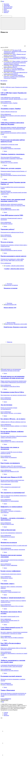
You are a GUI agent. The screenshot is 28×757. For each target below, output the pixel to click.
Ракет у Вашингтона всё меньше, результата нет (15, 55)
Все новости (4, 80)
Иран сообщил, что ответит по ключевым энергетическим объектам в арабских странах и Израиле (15, 63)
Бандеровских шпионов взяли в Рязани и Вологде (14, 66)
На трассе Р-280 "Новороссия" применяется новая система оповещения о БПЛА (15, 51)
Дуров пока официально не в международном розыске (15, 73)
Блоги (5, 9)
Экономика (7, 5)
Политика (6, 4)
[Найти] (13, 23)
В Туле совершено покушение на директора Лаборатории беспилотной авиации (14, 70)
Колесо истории (11, 322)
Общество (6, 11)
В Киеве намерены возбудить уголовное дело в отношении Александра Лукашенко (14, 76)
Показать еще (4, 700)
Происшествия (8, 8)
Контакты (6, 715)
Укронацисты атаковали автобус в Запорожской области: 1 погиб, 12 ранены (15, 58)
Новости (6, 12)
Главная (6, 712)
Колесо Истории (8, 6)
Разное (5, 714)
